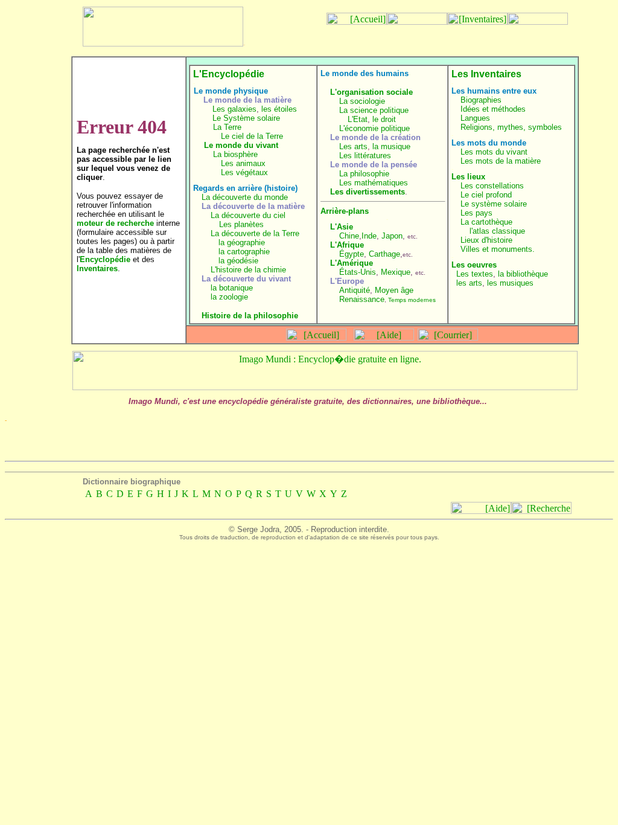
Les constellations (492, 185)
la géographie (241, 242)
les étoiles (279, 109)
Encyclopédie (105, 259)
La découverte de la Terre (255, 233)
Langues (475, 118)
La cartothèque (486, 221)
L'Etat (358, 119)
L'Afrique (347, 244)
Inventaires (97, 268)
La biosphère (235, 154)
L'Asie (341, 226)
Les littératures (365, 155)
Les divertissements (367, 191)
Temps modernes (412, 300)
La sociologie (362, 101)
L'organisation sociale (371, 92)
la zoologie (229, 296)
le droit (384, 119)
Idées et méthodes (493, 109)
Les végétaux (244, 172)
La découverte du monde (245, 197)
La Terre (227, 127)
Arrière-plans (344, 211)
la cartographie (244, 251)
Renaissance (361, 299)
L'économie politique (374, 128)
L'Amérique (351, 263)
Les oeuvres (474, 264)
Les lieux (468, 176)
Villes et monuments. (497, 249)
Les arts (353, 146)
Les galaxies (234, 109)
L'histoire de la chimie (248, 269)
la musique (391, 146)
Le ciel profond (486, 194)
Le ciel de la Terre (252, 136)
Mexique (395, 272)
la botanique (232, 287)
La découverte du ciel (248, 215)
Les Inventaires (486, 74)
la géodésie (238, 260)
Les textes (474, 273)
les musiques (510, 282)
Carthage (384, 253)
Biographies (481, 99)
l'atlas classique (497, 231)
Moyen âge (394, 290)
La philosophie (364, 173)
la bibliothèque (523, 273)
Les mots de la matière (500, 160)
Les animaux (243, 163)
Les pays (476, 212)
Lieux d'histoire (486, 240)
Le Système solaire (246, 118)
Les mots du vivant (493, 151)
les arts (469, 282)
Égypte (351, 253)
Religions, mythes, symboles (511, 127)
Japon (392, 235)
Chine (349, 235)
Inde (369, 235)
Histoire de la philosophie (250, 315)
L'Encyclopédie (228, 74)
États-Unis (357, 272)
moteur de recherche (115, 223)
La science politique (374, 110)
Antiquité (354, 290)
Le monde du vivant (241, 145)
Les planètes (241, 224)
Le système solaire (493, 203)
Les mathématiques (373, 182)
